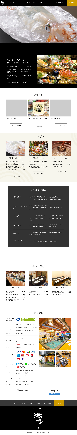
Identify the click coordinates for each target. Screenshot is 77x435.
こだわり (9, 2)
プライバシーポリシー (37, 408)
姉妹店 (40, 2)
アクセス (35, 2)
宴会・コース (16, 2)
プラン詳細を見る (15, 176)
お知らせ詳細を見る (16, 125)
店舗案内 (29, 2)
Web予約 (72, 2)
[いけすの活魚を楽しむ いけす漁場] (4, 3)
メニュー (23, 2)
